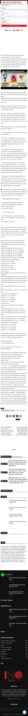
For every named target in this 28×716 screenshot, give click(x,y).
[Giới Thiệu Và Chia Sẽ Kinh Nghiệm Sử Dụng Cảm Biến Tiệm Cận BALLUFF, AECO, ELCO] (4, 502)
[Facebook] (6, 708)
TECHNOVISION (22, 546)
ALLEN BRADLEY (5, 548)
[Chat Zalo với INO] (24, 712)
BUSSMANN (3, 551)
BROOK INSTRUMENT (14, 549)
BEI (1, 549)
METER (2, 656)
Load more (13, 528)
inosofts (14, 449)
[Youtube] (25, 708)
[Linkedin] (10, 708)
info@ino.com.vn (17, 699)
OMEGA (2, 558)
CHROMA (9, 551)
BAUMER (24, 548)
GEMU (6, 554)
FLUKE (11, 552)
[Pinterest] (14, 708)
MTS (6, 557)
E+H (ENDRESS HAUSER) (21, 551)
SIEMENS (12, 561)
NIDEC (8, 557)
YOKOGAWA (22, 561)
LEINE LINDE (15, 555)
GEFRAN (3, 554)
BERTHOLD (5, 549)
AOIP (10, 546)
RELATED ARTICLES (6, 456)
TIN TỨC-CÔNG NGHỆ (6, 647)
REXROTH (8, 560)
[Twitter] (21, 708)
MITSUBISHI (22, 555)
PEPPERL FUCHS (17, 558)
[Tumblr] (17, 708)
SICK (8, 561)
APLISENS (3, 546)
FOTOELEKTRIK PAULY (18, 552)
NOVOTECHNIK (19, 557)
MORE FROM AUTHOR (17, 456)
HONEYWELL (19, 554)
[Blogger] (2, 708)
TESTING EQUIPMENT (6, 649)
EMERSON (6, 552)
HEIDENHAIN (12, 554)
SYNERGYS (15, 546)
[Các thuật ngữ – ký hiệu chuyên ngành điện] (4, 625)
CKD (13, 551)
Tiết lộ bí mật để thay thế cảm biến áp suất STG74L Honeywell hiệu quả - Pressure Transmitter (13, 410)
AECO (7, 546)
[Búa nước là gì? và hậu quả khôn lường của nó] (4, 611)
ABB (15, 548)
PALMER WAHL (8, 558)
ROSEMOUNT (14, 560)
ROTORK (20, 560)
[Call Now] (2, 574)
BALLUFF (19, 548)
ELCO (2, 552)
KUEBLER (9, 555)
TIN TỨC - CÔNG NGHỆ (4, 464)
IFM (6, 555)
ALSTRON (11, 548)
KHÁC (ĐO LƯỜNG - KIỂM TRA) (8, 640)
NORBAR (13, 557)
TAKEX (16, 561)
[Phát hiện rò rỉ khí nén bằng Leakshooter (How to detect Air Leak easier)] (4, 516)
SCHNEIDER (4, 561)
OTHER (2, 645)
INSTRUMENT (4, 654)
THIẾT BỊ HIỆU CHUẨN (6, 658)
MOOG (2, 557)
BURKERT (22, 549)
